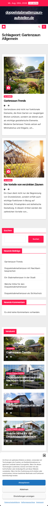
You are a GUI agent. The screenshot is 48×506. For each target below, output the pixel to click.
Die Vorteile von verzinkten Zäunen (23, 184)
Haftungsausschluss (28, 502)
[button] (44, 455)
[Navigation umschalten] (44, 27)
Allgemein (8, 96)
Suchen (8, 230)
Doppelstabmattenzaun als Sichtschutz (23, 293)
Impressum (40, 502)
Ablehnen (24, 489)
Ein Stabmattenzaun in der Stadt (19, 277)
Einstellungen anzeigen (24, 496)
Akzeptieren (24, 482)
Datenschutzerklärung (12, 502)
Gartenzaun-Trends (15, 100)
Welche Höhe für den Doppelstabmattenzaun (21, 435)
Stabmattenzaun (13, 401)
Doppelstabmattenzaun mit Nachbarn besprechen (23, 379)
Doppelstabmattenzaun (15, 373)
